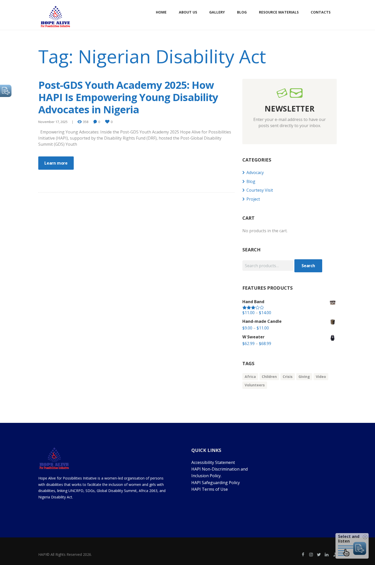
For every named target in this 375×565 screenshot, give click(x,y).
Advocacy (255, 172)
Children (269, 376)
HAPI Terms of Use (209, 489)
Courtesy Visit (259, 190)
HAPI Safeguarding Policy (215, 482)
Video (321, 376)
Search (308, 265)
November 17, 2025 (53, 121)
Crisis (288, 376)
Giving (304, 376)
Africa (250, 376)
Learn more (56, 163)
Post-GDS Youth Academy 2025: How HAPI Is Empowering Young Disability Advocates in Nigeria (128, 97)
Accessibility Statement (213, 462)
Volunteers (255, 385)
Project (253, 199)
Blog (250, 181)
